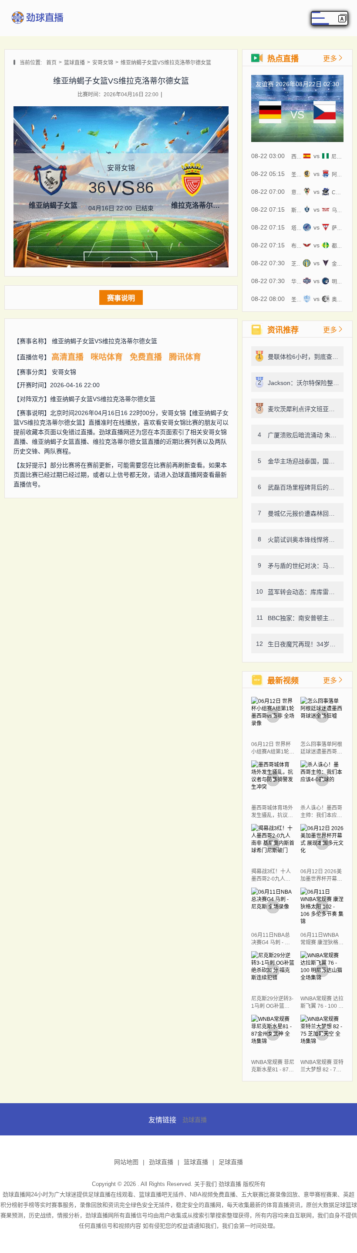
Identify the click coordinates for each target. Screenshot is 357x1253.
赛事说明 (121, 298)
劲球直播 (194, 1119)
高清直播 (67, 357)
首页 (51, 63)
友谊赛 (265, 84)
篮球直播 (74, 63)
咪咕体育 (106, 357)
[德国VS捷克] (270, 115)
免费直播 (146, 357)
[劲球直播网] (37, 25)
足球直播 (231, 1161)
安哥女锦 (102, 63)
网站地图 (126, 1161)
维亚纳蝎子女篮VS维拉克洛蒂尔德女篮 (166, 63)
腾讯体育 (185, 357)
